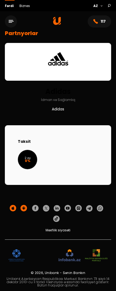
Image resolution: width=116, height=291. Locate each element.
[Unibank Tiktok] (56, 219)
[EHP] (41, 255)
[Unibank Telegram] (89, 208)
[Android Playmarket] (24, 208)
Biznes (24, 6)
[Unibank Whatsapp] (100, 208)
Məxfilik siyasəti (58, 230)
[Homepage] (57, 23)
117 (103, 21)
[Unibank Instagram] (78, 208)
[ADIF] (16, 255)
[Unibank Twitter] (46, 208)
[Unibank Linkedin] (57, 208)
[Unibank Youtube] (67, 208)
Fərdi (10, 6)
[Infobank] (70, 255)
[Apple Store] (13, 208)
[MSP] (96, 255)
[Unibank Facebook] (35, 208)
